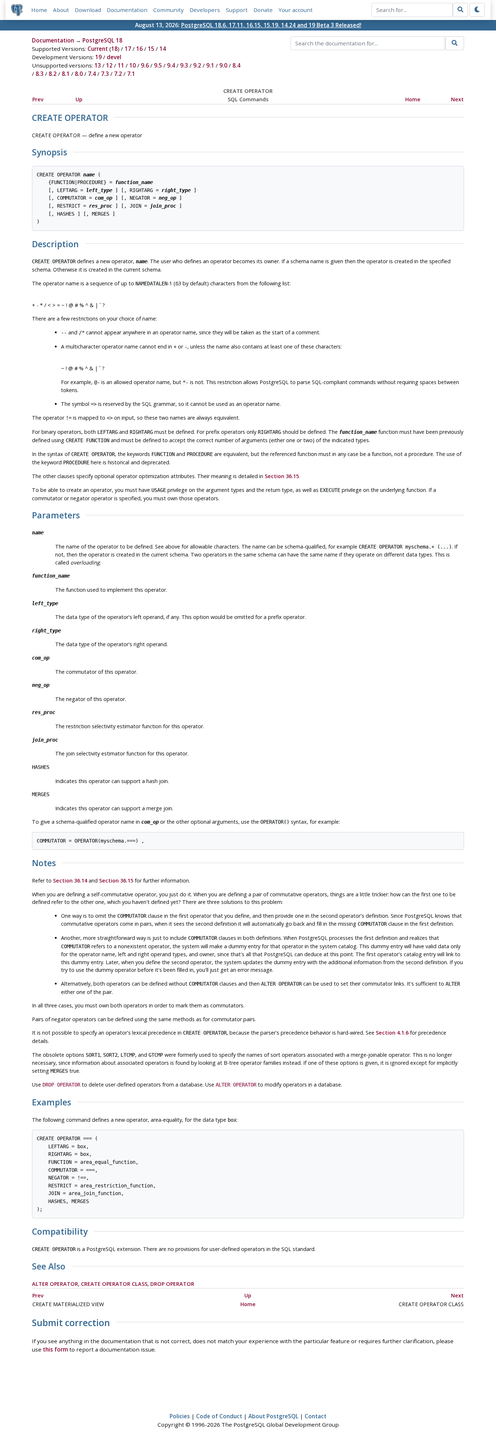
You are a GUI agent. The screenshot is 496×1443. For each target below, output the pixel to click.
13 (97, 65)
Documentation (127, 9)
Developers (205, 9)
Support (237, 9)
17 (128, 48)
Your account (296, 9)
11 (121, 65)
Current (98, 48)
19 (98, 57)
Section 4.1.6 (392, 1032)
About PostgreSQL (273, 1416)
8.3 (40, 73)
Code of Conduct (219, 1416)
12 (109, 65)
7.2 (118, 73)
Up (79, 99)
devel (114, 57)
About (61, 9)
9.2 (197, 65)
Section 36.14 (70, 880)
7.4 (92, 73)
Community (168, 9)
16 (139, 48)
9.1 (210, 65)
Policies (180, 1416)
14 (162, 48)
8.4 (236, 65)
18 (114, 48)
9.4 (171, 65)
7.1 (131, 73)
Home (39, 9)
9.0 (223, 65)
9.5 (158, 65)
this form (55, 1349)
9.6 (145, 65)
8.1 (66, 73)
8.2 (53, 73)
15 (151, 48)
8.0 (79, 73)
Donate (263, 9)
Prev (38, 99)
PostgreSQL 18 (102, 40)
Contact (315, 1416)
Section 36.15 (282, 476)
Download (88, 9)
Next (457, 99)
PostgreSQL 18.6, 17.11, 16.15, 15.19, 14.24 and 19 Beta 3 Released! (271, 25)
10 (132, 65)
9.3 (184, 65)
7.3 (105, 73)
